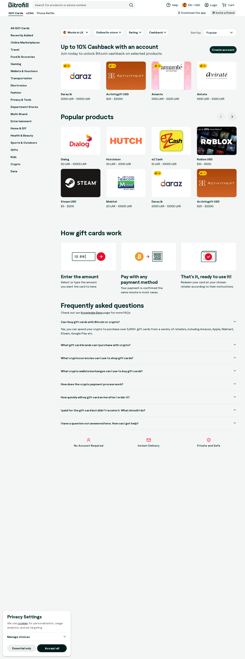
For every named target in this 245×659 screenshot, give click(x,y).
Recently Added (22, 35)
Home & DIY (18, 128)
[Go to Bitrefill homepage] (18, 5)
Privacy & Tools (21, 99)
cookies (23, 623)
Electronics (19, 85)
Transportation (21, 78)
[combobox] (80, 5)
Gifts (14, 150)
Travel (15, 49)
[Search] (131, 5)
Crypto (15, 164)
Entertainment (21, 121)
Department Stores (24, 107)
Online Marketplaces (25, 42)
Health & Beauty (22, 135)
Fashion (16, 92)
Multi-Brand (19, 114)
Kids (14, 157)
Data (14, 171)
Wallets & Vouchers (24, 71)
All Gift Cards (20, 28)
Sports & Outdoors (24, 142)
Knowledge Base (92, 312)
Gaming (16, 64)
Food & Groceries (23, 57)
